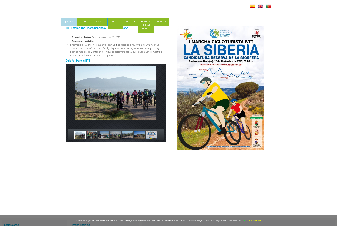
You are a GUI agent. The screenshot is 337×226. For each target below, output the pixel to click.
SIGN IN (69, 21)
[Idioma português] (269, 6)
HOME (84, 21)
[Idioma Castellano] (253, 6)
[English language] (261, 6)
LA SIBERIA (100, 21)
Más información (256, 220)
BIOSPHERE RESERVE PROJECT (146, 25)
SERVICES (161, 21)
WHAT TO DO (130, 21)
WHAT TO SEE (115, 23)
